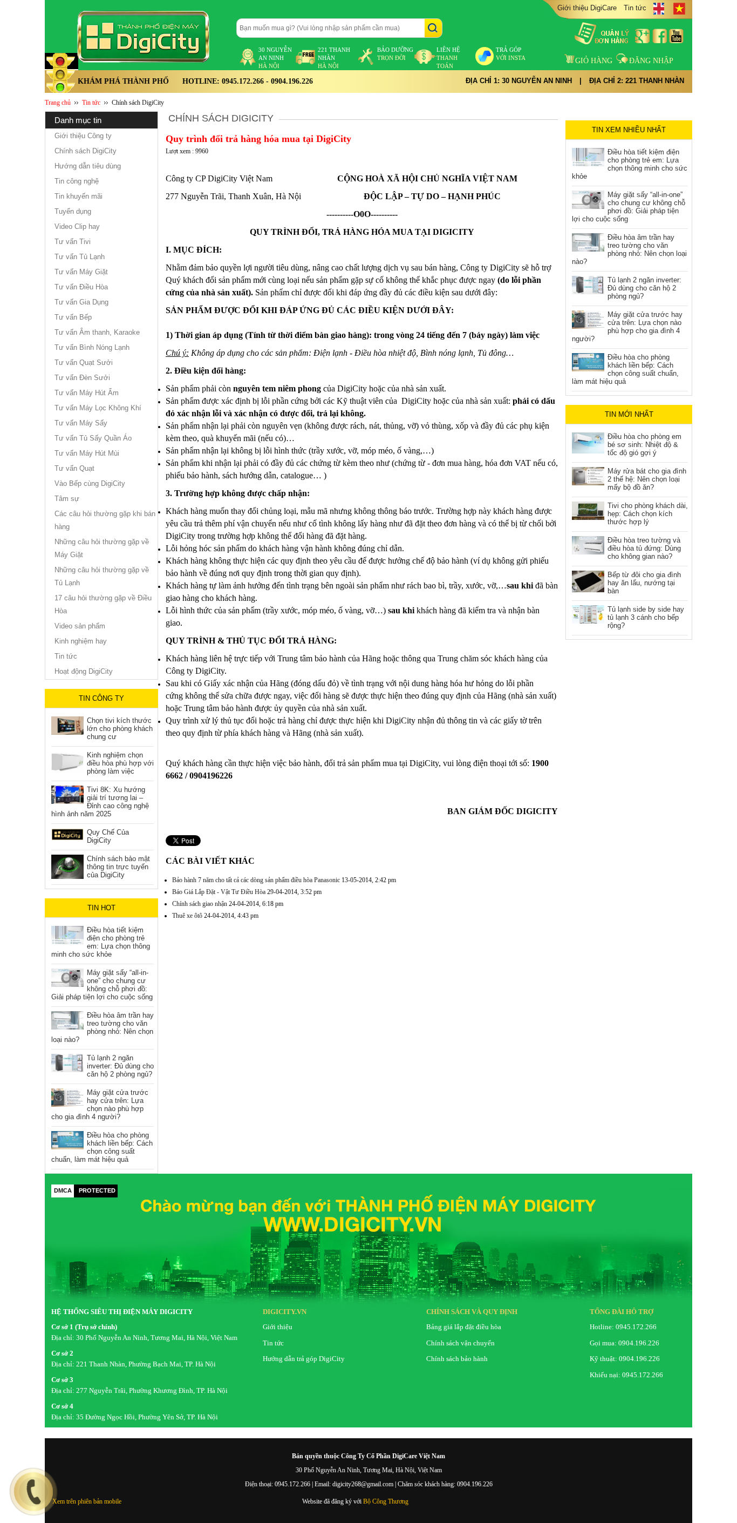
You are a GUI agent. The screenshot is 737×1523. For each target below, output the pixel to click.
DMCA (63, 1190)
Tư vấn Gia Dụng (81, 302)
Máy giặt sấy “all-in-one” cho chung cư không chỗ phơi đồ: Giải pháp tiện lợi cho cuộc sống (102, 985)
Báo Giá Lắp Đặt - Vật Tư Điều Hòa (218, 892)
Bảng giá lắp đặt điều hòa (463, 1327)
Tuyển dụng (72, 211)
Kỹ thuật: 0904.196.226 (625, 1359)
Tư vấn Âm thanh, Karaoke (97, 332)
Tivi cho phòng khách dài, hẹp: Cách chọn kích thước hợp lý (648, 514)
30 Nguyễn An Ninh (275, 57)
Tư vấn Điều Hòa (81, 287)
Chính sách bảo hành (457, 1359)
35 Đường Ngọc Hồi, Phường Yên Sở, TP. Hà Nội (147, 1417)
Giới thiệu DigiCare (587, 8)
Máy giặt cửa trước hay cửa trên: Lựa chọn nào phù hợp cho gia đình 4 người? (99, 1104)
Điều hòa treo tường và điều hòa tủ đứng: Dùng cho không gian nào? (644, 548)
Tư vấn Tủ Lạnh (79, 257)
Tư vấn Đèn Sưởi (82, 378)
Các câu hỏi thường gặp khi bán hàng (104, 520)
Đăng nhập (651, 61)
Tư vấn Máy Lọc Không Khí (97, 408)
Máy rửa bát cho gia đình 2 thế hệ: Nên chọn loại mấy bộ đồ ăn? (647, 479)
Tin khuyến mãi (78, 196)
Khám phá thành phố (123, 81)
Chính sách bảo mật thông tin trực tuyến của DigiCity (118, 867)
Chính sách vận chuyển (460, 1343)
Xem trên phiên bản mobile (86, 1501)
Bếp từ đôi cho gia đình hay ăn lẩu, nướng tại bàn (644, 583)
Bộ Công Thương (385, 1501)
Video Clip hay (77, 226)
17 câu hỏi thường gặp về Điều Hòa (103, 604)
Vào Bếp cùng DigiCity (89, 483)
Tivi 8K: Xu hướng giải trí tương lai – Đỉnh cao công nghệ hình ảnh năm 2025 (100, 802)
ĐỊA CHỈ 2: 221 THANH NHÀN (636, 81)
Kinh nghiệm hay (80, 641)
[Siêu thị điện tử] (153, 36)
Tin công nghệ (76, 181)
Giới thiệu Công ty (83, 136)
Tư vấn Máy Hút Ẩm (86, 393)
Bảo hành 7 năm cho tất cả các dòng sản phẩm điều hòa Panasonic (256, 880)
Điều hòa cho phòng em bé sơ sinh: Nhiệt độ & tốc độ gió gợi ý (644, 444)
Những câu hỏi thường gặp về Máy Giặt (101, 548)
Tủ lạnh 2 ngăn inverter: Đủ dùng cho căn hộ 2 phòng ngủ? (120, 1066)
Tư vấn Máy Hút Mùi (86, 453)
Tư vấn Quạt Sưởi (83, 362)
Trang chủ (58, 102)
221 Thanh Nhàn (334, 57)
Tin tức (635, 8)
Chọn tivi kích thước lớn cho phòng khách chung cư (120, 728)
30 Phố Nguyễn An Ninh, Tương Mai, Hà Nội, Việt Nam (156, 1338)
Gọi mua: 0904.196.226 (624, 1343)
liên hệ (448, 57)
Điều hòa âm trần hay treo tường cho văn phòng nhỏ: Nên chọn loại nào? (102, 1027)
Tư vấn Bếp (73, 317)
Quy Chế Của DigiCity (108, 836)
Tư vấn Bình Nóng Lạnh (91, 347)
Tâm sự (66, 499)
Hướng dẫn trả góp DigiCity (304, 1359)
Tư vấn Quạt (74, 468)
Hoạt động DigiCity (83, 671)
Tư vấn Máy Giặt (81, 272)
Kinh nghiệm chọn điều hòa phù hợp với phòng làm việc (120, 763)
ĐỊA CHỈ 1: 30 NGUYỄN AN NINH (519, 81)
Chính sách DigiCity (138, 102)
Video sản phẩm (79, 626)
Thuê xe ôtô (187, 915)
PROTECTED (97, 1190)
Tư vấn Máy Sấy (80, 423)
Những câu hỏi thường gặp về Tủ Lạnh (101, 576)
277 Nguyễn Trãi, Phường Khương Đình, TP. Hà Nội (152, 1390)
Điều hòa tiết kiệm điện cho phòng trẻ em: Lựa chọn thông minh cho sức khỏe (100, 942)
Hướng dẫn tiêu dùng (87, 166)
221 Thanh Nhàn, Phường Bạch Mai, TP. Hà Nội (146, 1364)
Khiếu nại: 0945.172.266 (626, 1375)
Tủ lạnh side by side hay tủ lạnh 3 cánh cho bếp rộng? (646, 617)
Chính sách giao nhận (199, 904)
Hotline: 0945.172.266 (623, 1327)
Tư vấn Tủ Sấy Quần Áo (93, 438)
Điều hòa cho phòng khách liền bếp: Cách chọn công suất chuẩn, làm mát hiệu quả (102, 1147)
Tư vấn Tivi (72, 242)
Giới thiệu (277, 1327)
